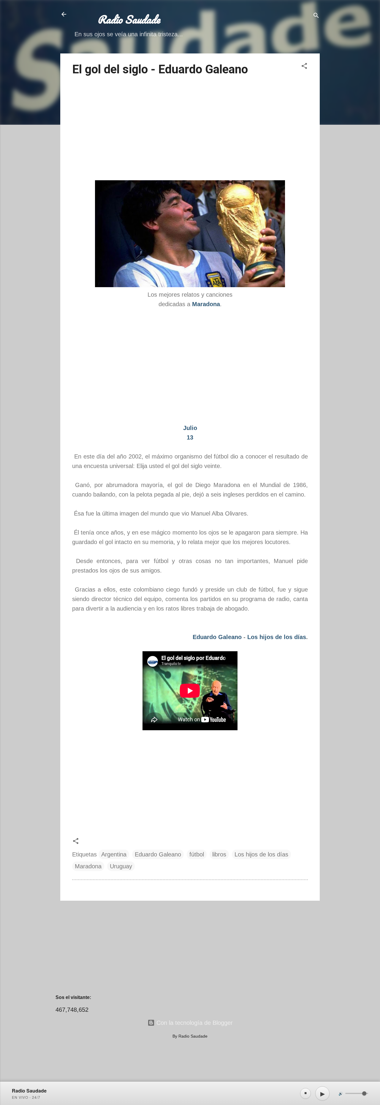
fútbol (196, 854)
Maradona (88, 866)
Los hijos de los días (276, 637)
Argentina (113, 854)
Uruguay (121, 866)
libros (219, 854)
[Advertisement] (190, 129)
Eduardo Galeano (217, 637)
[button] (304, 66)
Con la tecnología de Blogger (194, 1022)
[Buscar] (316, 16)
